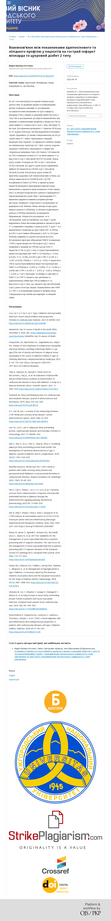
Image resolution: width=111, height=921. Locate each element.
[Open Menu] (9, 2)
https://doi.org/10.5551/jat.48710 (23, 405)
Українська (14, 679)
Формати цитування (77, 115)
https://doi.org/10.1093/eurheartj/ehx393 (27, 559)
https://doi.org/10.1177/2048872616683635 (28, 609)
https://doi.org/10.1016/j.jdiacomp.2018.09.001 (29, 460)
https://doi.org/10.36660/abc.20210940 (26, 483)
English (12, 675)
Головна (12, 36)
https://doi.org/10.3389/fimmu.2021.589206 (28, 437)
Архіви (22, 36)
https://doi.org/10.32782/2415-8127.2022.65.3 (34, 76)
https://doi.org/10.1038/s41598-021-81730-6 (38, 389)
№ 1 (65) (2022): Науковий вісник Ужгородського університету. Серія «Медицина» (62, 36)
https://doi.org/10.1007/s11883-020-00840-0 (28, 421)
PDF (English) (76, 66)
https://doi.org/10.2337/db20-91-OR (24, 632)
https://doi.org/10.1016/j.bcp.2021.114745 (27, 506)
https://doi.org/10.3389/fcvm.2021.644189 (27, 323)
